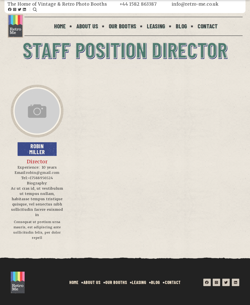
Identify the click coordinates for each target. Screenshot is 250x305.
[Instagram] (14, 9)
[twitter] (40, 120)
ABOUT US (87, 25)
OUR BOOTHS (122, 25)
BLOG (181, 25)
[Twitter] (19, 9)
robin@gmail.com (43, 172)
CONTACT (208, 25)
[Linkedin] (24, 9)
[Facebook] (9, 9)
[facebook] (31, 120)
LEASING (156, 25)
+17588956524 (40, 178)
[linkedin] (37, 126)
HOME (60, 25)
